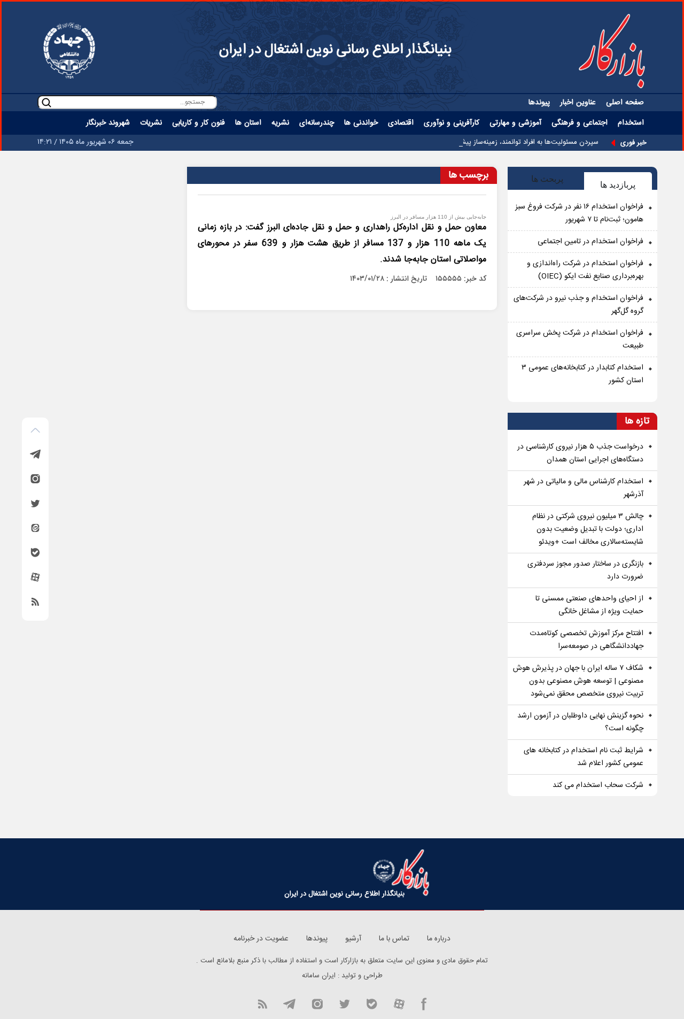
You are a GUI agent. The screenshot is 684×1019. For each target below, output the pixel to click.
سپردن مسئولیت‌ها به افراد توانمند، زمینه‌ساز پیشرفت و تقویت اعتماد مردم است (485, 142)
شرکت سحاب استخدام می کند (598, 785)
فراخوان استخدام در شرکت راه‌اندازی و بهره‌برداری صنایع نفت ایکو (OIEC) (585, 270)
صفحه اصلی (625, 102)
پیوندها (539, 102)
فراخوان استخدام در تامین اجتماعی (590, 241)
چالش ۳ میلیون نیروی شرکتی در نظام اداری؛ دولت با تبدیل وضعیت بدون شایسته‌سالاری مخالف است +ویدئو (587, 529)
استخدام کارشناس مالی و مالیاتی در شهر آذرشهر (583, 488)
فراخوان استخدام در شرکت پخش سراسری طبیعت (579, 339)
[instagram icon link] (317, 1003)
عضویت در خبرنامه (261, 938)
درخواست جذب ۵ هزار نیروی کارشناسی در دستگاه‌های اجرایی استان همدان (580, 453)
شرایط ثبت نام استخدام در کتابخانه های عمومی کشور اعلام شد (583, 757)
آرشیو (353, 938)
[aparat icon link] (399, 1003)
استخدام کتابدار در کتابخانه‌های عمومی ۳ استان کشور (582, 374)
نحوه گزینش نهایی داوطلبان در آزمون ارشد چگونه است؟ (580, 722)
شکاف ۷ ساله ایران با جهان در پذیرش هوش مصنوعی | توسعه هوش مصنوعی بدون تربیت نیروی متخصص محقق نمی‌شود (578, 681)
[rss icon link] (262, 1003)
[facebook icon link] (424, 1003)
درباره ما (438, 938)
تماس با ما (394, 938)
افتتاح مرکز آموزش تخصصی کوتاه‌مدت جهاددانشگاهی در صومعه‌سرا (586, 640)
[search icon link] (46, 102)
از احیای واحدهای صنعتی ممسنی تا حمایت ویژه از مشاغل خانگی (589, 605)
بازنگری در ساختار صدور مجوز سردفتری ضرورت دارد (585, 570)
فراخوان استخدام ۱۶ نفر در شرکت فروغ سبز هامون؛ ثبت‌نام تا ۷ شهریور (579, 213)
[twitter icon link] (344, 1003)
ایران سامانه (319, 976)
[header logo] (612, 51)
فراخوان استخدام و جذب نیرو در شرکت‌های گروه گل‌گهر (578, 305)
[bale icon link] (371, 1003)
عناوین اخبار (578, 102)
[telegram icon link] (289, 1003)
